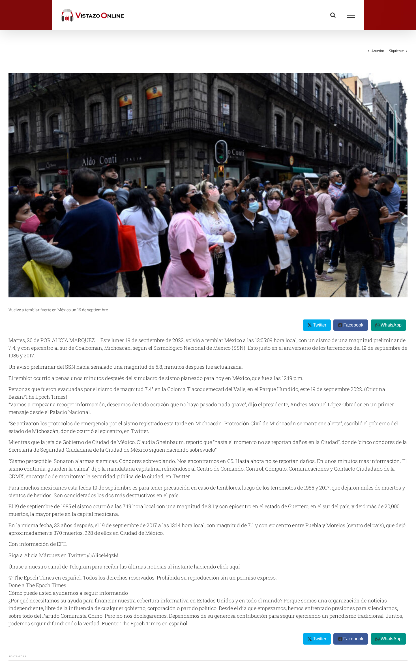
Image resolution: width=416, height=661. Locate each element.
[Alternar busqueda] (333, 15)
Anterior (378, 50)
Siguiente (396, 50)
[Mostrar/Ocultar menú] (351, 15)
